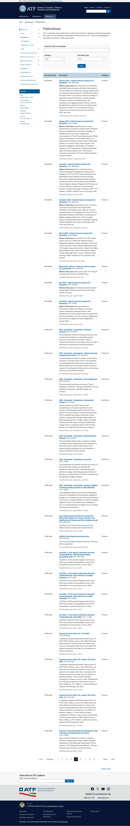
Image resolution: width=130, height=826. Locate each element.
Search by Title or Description (55, 46)
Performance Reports (74, 816)
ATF (20, 22)
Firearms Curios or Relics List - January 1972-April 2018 (77, 660)
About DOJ (22, 811)
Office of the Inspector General (74, 812)
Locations (99, 7)
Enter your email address (28, 778)
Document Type (83, 55)
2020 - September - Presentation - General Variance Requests (77, 437)
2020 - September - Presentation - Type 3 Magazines (78, 379)
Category (47, 55)
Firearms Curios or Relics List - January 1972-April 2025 (77, 696)
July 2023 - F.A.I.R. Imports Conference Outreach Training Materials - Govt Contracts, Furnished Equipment (77, 575)
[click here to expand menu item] (39, 29)
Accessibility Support (26, 814)
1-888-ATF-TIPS (89, 798)
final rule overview (84, 525)
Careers (92, 7)
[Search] (108, 11)
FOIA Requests (48, 811)
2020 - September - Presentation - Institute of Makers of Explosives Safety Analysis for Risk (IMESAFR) (78, 486)
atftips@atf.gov (103, 798)
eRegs (86, 7)
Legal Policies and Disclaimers (49, 815)
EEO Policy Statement (26, 817)
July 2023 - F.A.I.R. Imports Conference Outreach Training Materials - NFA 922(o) (77, 616)
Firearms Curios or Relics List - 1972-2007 (74, 633)
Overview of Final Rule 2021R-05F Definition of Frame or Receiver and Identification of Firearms (78, 732)
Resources (29, 22)
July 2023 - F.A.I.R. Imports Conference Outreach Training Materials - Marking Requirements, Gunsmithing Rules (77, 555)
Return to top (106, 769)
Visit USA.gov (63, 822)
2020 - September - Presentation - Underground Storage (76, 401)
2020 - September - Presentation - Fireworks (75, 459)
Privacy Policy (95, 811)
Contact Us (107, 7)
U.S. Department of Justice (54, 806)
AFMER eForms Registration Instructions (74, 536)
